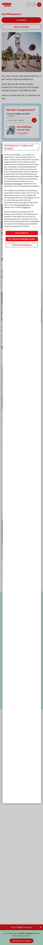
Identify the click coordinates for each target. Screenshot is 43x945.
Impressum (26, 207)
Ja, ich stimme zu (21, 233)
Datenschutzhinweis (22, 205)
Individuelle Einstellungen (13, 184)
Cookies (30, 198)
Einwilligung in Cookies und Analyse (19, 147)
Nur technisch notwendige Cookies (21, 239)
